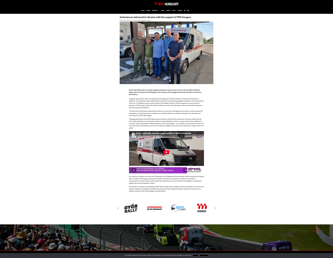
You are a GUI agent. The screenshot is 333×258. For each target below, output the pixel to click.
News (163, 10)
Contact (179, 10)
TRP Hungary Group (144, 20)
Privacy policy (203, 255)
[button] (118, 208)
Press (174, 10)
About (148, 10)
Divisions (155, 10)
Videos (168, 10)
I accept (195, 255)
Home (143, 10)
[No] (331, 255)
